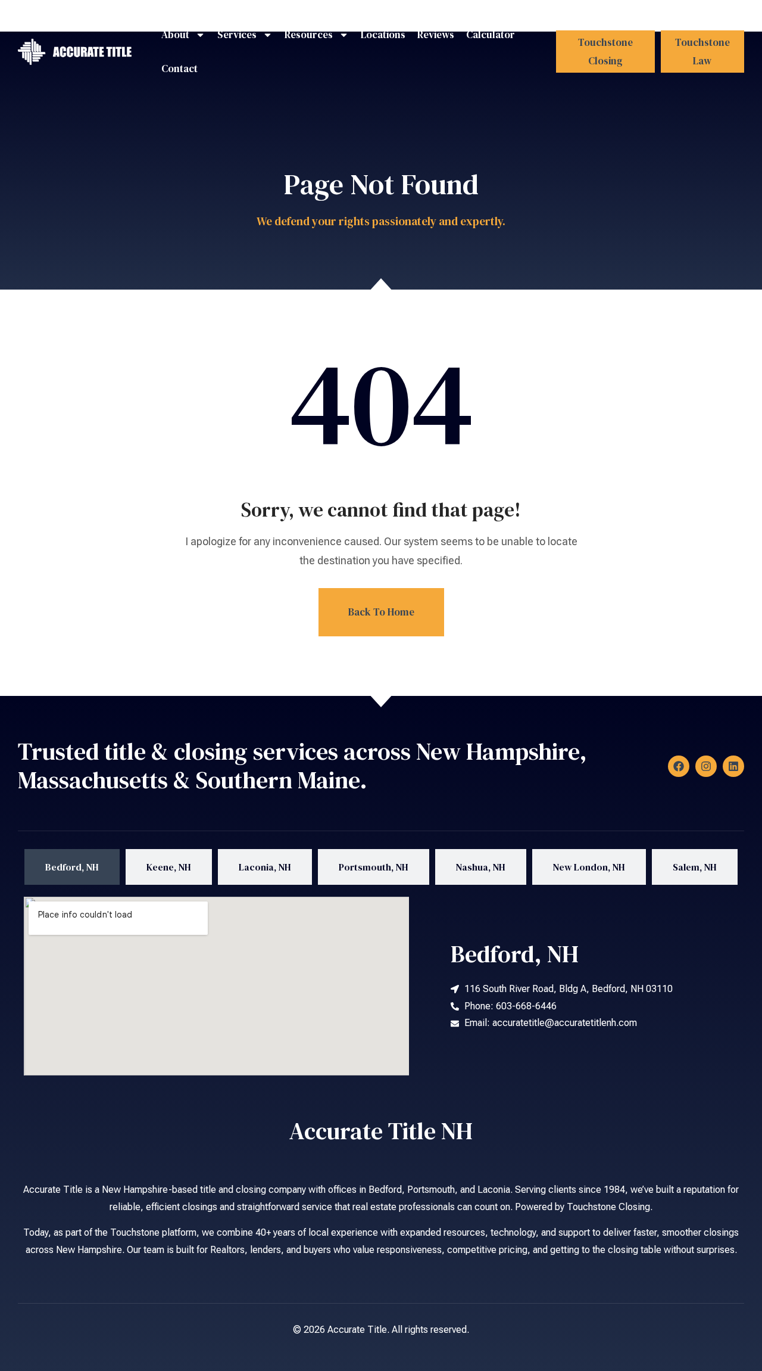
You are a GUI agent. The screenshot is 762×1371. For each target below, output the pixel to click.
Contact (179, 68)
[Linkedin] (733, 766)
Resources (309, 34)
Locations (383, 34)
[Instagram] (706, 766)
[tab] (72, 867)
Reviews (435, 34)
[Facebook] (678, 766)
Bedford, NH (515, 954)
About (175, 34)
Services (237, 34)
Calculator (490, 34)
